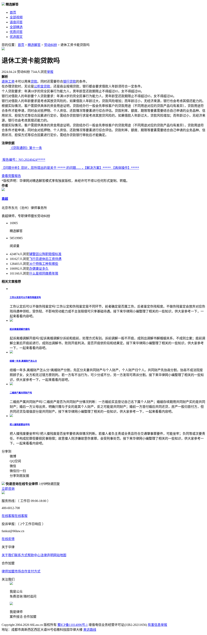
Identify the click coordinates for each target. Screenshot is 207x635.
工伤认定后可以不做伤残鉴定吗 (25, 297)
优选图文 (16, 36)
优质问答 (16, 32)
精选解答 (34, 45)
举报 (50, 72)
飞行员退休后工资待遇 (45, 259)
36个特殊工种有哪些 (43, 263)
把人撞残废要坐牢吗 (20, 424)
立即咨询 (8, 488)
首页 (13, 12)
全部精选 (16, 27)
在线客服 (8, 516)
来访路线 (89, 629)
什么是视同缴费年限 (43, 273)
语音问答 (16, 22)
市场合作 (21, 571)
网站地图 (59, 555)
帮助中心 (33, 555)
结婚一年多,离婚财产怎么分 (23, 361)
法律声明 (46, 555)
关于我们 (8, 555)
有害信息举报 (157, 624)
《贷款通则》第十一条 (26, 148)
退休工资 (8, 81)
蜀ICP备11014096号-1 (72, 624)
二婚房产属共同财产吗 (21, 392)
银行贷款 (69, 81)
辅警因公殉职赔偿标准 (45, 254)
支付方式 (33, 571)
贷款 (34, 81)
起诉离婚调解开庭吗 (20, 329)
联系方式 (21, 555)
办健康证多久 (39, 268)
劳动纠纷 (50, 45)
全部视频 (16, 17)
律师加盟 (8, 571)
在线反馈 (8, 539)
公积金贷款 (42, 86)
